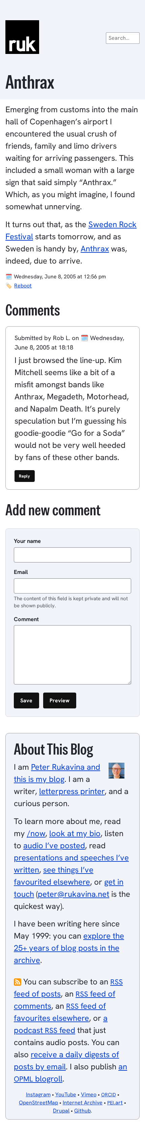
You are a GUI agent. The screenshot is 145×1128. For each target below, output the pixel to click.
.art (115, 1102)
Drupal (61, 1110)
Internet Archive (83, 1102)
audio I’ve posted (54, 845)
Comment (26, 619)
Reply (24, 476)
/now (36, 833)
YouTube (65, 1094)
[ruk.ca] (72, 37)
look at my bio (74, 833)
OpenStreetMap (38, 1102)
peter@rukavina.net (73, 894)
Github (82, 1110)
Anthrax (95, 248)
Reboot (23, 285)
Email (21, 572)
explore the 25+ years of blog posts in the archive (69, 948)
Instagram (38, 1094)
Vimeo (88, 1094)
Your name (27, 541)
